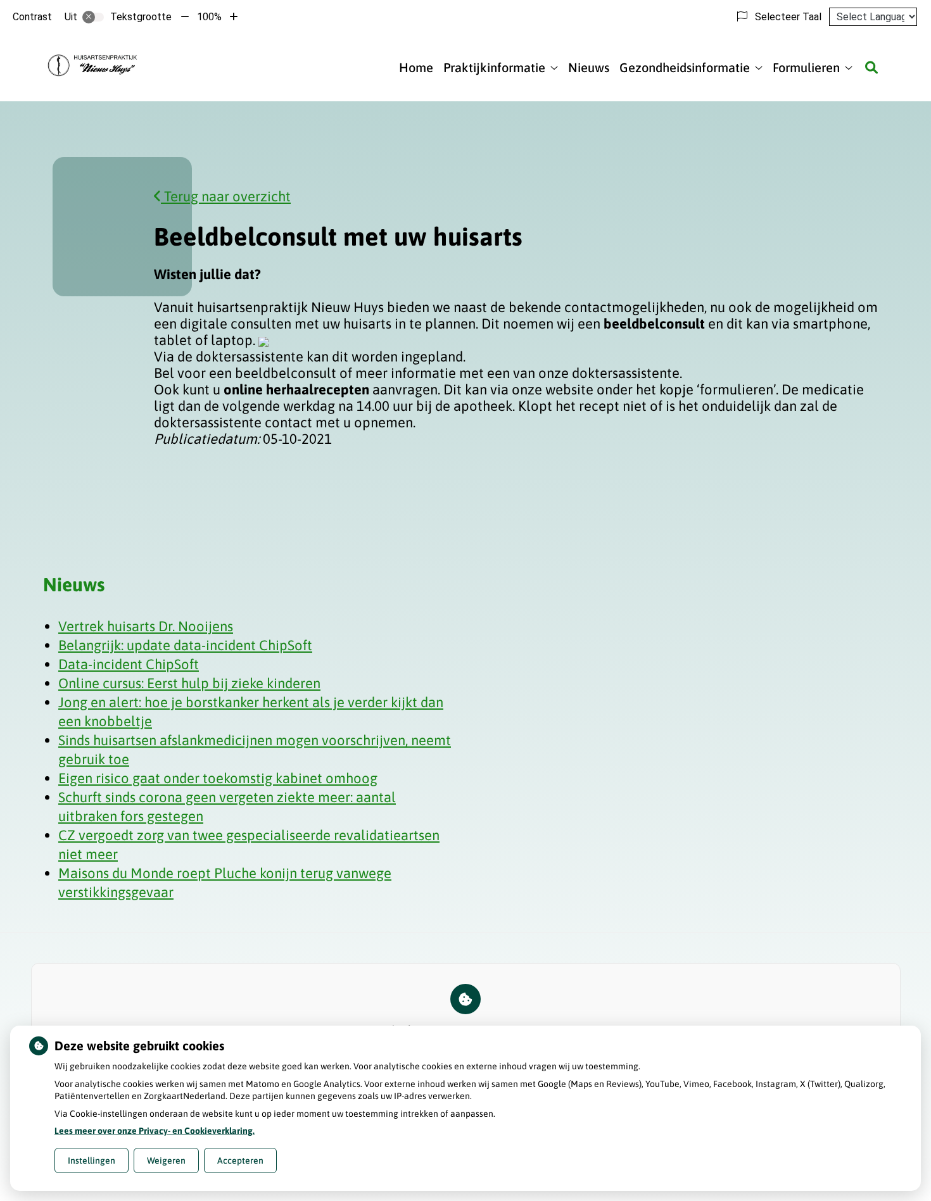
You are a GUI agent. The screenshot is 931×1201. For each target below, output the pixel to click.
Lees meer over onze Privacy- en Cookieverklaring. (154, 1131)
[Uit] (93, 17)
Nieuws (588, 67)
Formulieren (806, 67)
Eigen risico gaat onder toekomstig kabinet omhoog (217, 778)
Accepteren (240, 1160)
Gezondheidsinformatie (684, 67)
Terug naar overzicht (226, 196)
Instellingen (91, 1160)
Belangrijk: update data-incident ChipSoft (185, 645)
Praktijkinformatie (494, 67)
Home (416, 67)
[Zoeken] (871, 68)
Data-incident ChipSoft (128, 664)
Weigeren (166, 1160)
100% (209, 17)
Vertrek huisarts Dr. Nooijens (145, 626)
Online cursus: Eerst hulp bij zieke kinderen (189, 683)
